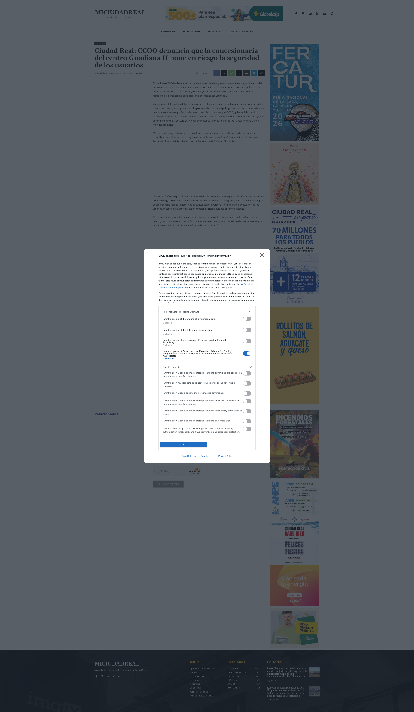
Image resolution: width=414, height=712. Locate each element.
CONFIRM (184, 444)
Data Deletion (189, 456)
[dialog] (207, 356)
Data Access (207, 456)
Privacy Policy (225, 456)
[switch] (247, 319)
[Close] (263, 256)
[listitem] (207, 311)
